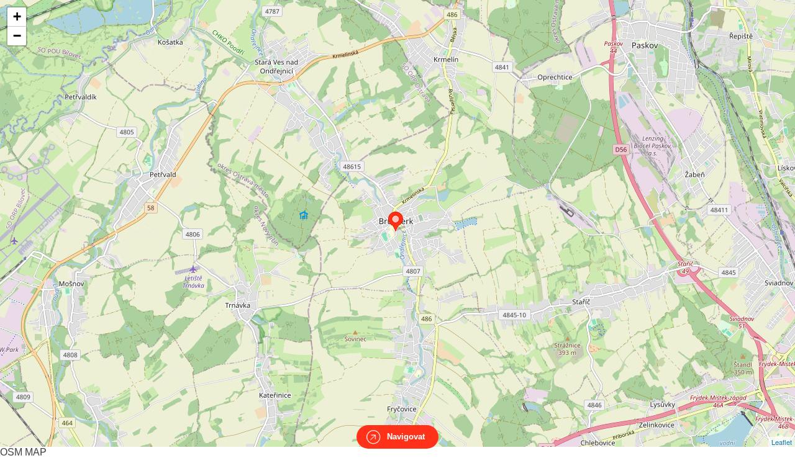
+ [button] (17, 16)
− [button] (17, 35)
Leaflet (781, 442)
